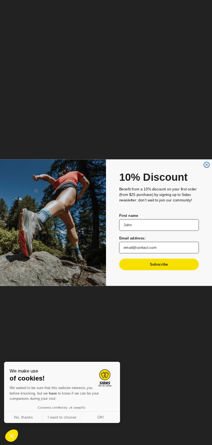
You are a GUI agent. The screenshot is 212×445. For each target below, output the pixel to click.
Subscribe (159, 264)
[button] (11, 435)
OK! (102, 417)
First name (128, 215)
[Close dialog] (206, 164)
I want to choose (63, 417)
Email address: (132, 238)
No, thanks (24, 417)
